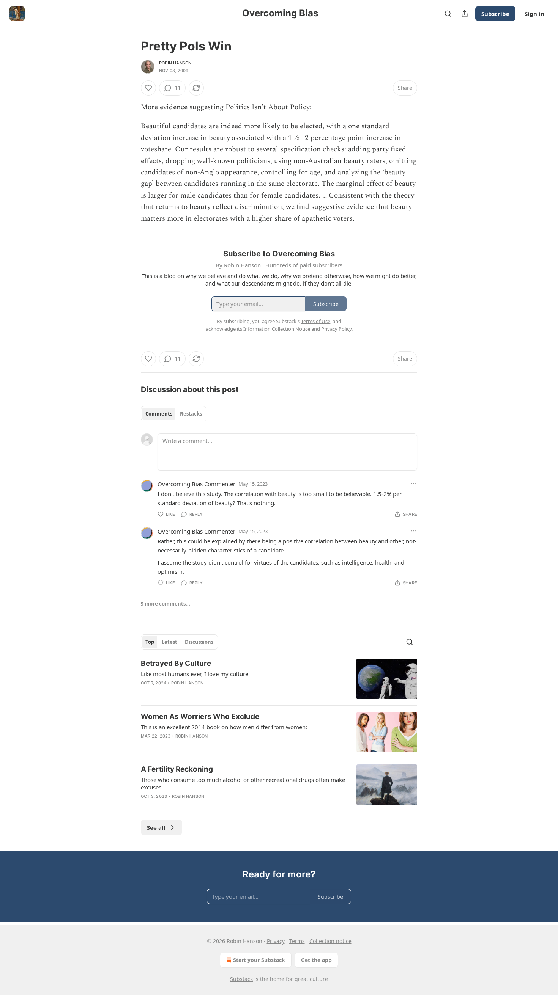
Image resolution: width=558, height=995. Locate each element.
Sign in (534, 13)
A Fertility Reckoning (177, 769)
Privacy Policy (336, 328)
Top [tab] (149, 642)
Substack (241, 978)
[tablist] (173, 413)
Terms (297, 941)
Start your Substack (259, 960)
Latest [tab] (169, 642)
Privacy (276, 941)
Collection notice (330, 941)
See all (156, 827)
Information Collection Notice (276, 328)
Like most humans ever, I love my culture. (195, 674)
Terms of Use (315, 321)
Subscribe (495, 13)
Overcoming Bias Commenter (196, 484)
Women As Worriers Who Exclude (200, 716)
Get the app (316, 960)
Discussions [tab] (199, 642)
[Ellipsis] (413, 483)
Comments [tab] (158, 413)
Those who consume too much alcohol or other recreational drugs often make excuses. (243, 783)
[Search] (448, 13)
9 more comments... (165, 603)
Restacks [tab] (191, 413)
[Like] (148, 88)
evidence (174, 107)
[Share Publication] (464, 13)
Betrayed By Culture (176, 663)
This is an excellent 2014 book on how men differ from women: (224, 727)
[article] (279, 679)
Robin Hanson (175, 63)
